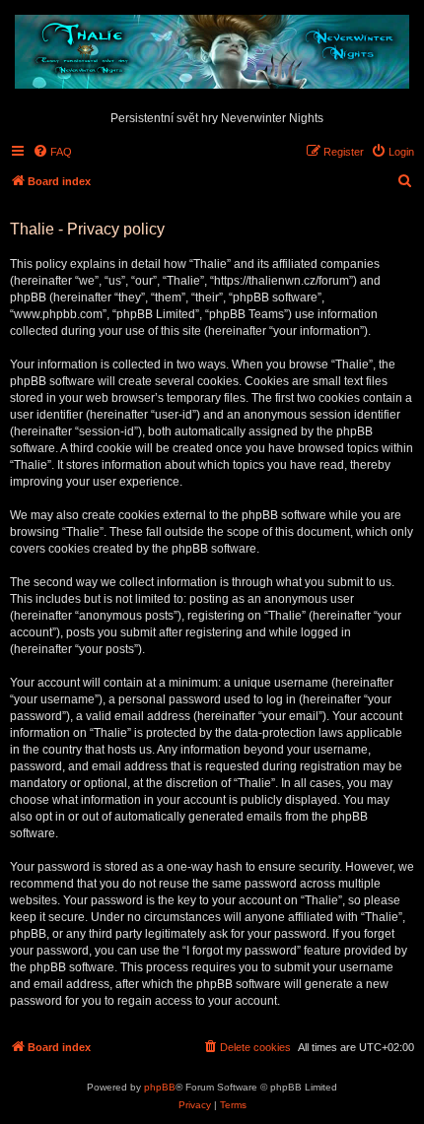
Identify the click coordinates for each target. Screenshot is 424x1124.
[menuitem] (52, 152)
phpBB (160, 1087)
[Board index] (212, 53)
